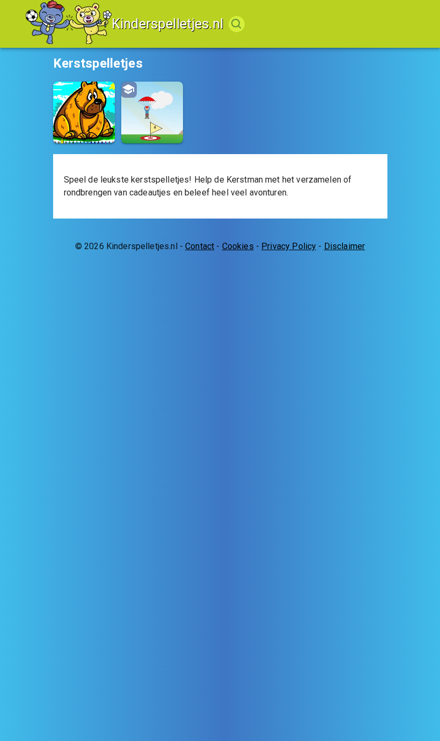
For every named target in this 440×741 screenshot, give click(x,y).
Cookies (238, 246)
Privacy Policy (288, 246)
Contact (199, 246)
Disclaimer (344, 246)
